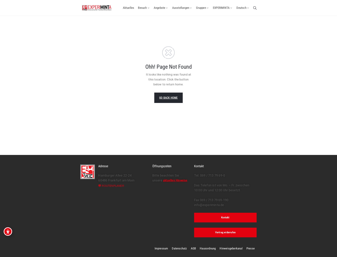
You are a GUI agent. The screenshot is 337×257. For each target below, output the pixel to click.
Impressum (161, 248)
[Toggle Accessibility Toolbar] (8, 231)
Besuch (142, 7)
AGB (193, 248)
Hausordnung (208, 248)
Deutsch (241, 7)
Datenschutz (179, 248)
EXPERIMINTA (221, 7)
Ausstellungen (180, 7)
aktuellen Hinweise (175, 180)
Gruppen (201, 7)
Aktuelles (128, 7)
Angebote (159, 7)
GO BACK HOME (168, 97)
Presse (250, 248)
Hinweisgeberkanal (231, 248)
